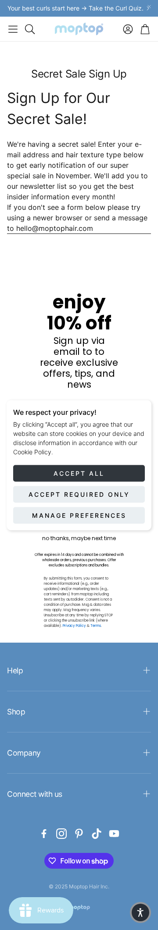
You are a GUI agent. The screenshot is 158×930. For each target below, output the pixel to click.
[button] (13, 29)
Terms (95, 625)
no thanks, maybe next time (79, 538)
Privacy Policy (74, 625)
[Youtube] (114, 833)
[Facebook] (44, 833)
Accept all (79, 473)
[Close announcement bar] (149, 6)
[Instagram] (61, 833)
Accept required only (79, 494)
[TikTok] (96, 833)
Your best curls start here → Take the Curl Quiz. (75, 8)
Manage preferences (79, 515)
